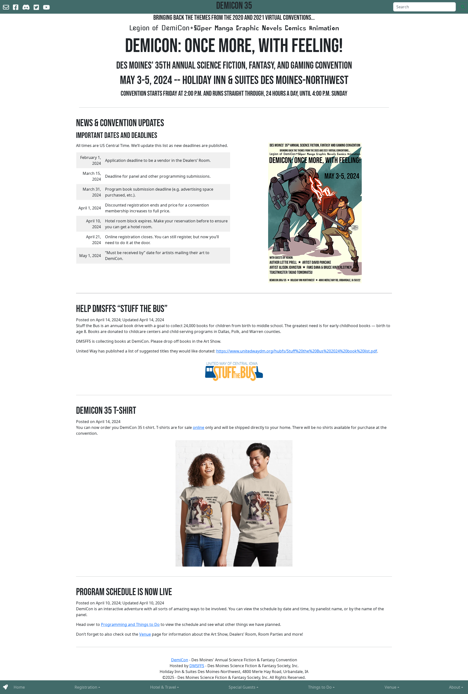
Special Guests (242, 687)
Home (19, 687)
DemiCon (179, 660)
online (198, 427)
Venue (390, 687)
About (454, 687)
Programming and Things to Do (130, 624)
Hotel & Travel (163, 687)
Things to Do (320, 687)
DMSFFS (196, 665)
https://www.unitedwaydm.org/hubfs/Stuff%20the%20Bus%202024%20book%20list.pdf (296, 351)
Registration (86, 687)
